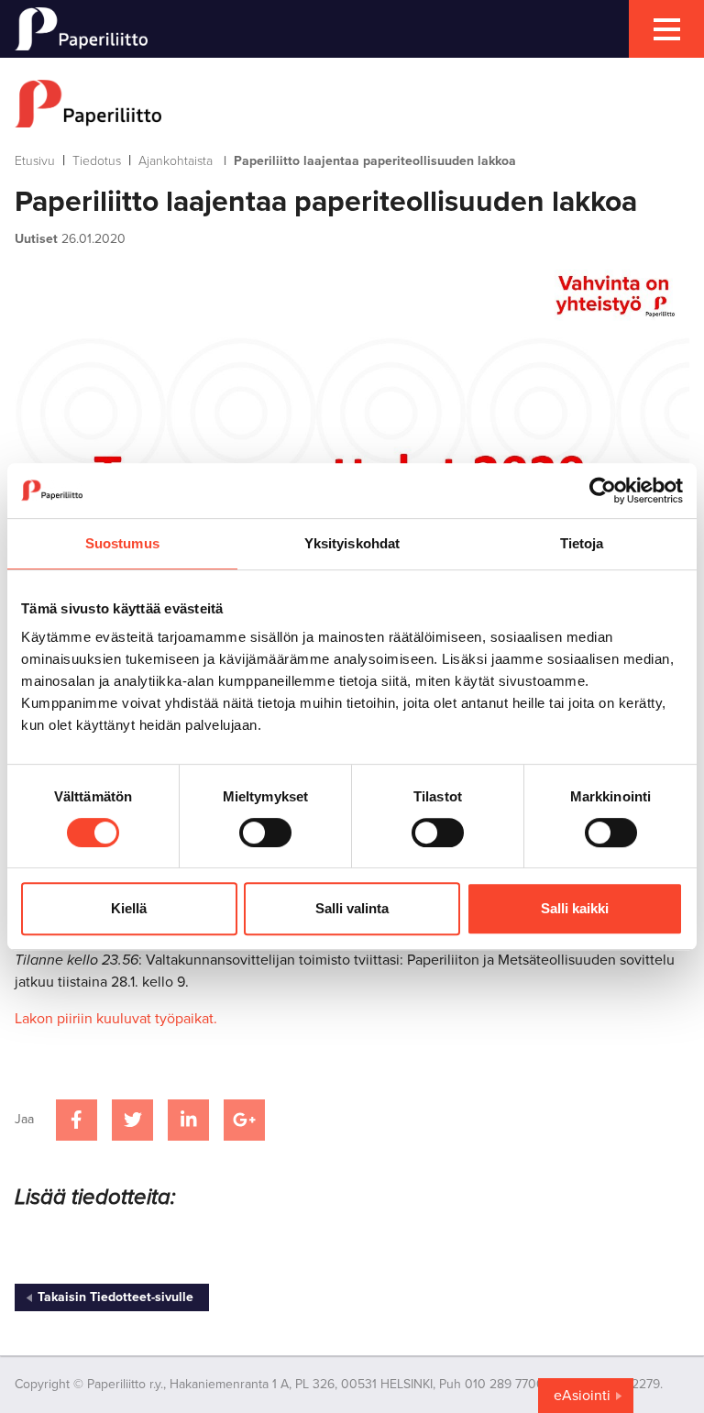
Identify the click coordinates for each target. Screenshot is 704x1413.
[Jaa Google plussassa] (244, 1120)
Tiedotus (96, 161)
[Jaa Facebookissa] (76, 1120)
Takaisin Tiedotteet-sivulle (115, 1297)
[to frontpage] (352, 103)
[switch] (265, 832)
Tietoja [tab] (582, 543)
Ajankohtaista (175, 161)
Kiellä (129, 908)
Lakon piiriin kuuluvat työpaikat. (116, 1019)
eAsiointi (582, 1395)
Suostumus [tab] (122, 543)
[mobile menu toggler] (666, 29)
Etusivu (35, 161)
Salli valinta (352, 908)
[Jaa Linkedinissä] (188, 1120)
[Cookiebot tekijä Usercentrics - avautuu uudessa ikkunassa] (602, 490)
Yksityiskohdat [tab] (352, 543)
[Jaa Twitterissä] (132, 1120)
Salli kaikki (575, 908)
